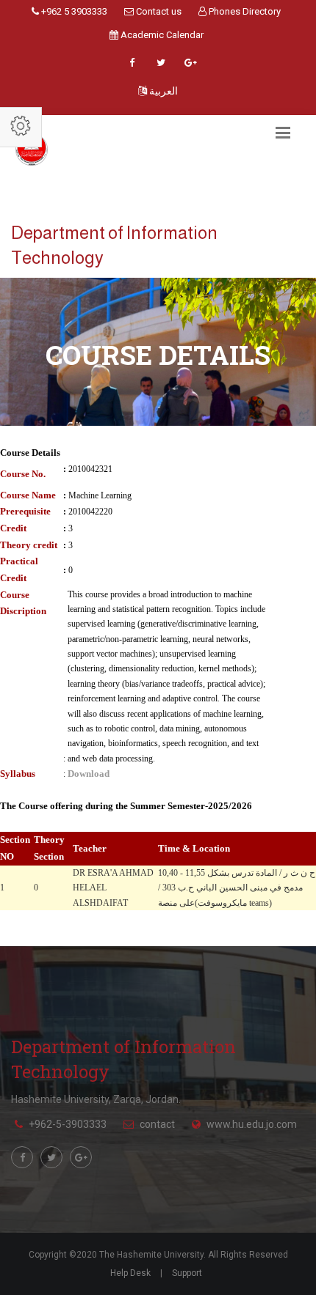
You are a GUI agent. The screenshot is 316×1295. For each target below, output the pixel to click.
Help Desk (130, 1273)
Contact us (158, 11)
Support (187, 1273)
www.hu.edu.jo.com (252, 1124)
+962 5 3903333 (73, 11)
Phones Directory (244, 11)
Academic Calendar (161, 34)
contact (157, 1124)
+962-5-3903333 (68, 1124)
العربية (162, 91)
